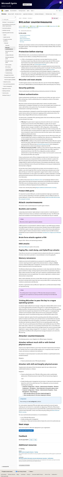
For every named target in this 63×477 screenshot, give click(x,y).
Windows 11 (27, 26)
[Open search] (57, 11)
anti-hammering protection (43, 144)
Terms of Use (47, 474)
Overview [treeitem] (7, 45)
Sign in (60, 10)
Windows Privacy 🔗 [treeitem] (6, 95)
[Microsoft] (2, 11)
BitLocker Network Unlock (36, 179)
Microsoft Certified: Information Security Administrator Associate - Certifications (36, 458)
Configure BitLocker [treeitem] (9, 55)
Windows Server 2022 (53, 26)
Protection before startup (25, 35)
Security (29, 18)
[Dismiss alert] (61, 2)
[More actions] (60, 18)
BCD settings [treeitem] (8, 67)
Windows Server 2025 (42, 26)
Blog (18, 474)
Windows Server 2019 (23, 27)
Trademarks (54, 474)
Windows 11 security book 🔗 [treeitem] (8, 22)
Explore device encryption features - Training (28, 452)
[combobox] (8, 20)
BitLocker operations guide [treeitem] (9, 58)
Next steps (22, 41)
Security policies (23, 37)
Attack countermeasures (25, 38)
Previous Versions (11, 474)
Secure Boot (52, 69)
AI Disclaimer (3, 474)
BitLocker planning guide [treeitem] (9, 52)
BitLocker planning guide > (26, 430)
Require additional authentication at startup (46, 187)
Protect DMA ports (25, 247)
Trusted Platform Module (40, 64)
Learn (20, 18)
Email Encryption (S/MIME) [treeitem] (9, 79)
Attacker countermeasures (25, 40)
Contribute (23, 474)
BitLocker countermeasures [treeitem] (9, 48)
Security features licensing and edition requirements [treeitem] (8, 25)
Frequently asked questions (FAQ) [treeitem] (8, 70)
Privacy (28, 474)
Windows (25, 18)
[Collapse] (15, 17)
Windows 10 (34, 26)
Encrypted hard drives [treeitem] (9, 75)
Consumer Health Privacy (37, 474)
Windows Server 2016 (33, 27)
